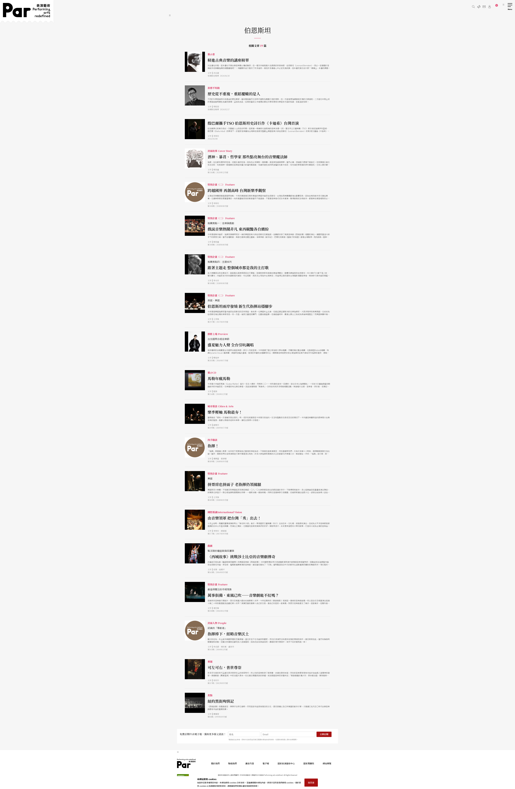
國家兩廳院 (308, 763)
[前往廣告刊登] (478, 6)
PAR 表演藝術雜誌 (186, 763)
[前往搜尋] (473, 6)
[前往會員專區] (489, 6)
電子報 (266, 763)
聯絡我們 (232, 763)
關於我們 (215, 763)
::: (503, 4)
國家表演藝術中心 (286, 763)
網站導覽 (327, 763)
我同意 (311, 782)
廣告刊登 (249, 763)
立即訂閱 (324, 734)
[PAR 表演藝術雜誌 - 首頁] (27, 11)
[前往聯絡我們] (484, 6)
